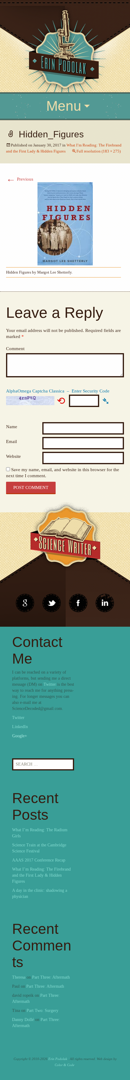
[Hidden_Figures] (65, 223)
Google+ (19, 736)
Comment (15, 348)
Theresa (18, 977)
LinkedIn (20, 726)
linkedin (78, 603)
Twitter (50, 684)
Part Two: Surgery (42, 1010)
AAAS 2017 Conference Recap (38, 860)
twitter (51, 603)
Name (11, 426)
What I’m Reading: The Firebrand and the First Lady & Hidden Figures (41, 875)
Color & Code (64, 1065)
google (25, 603)
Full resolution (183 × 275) (98, 151)
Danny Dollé (23, 1019)
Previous (19, 179)
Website (13, 456)
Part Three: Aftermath (51, 977)
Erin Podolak (57, 1059)
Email (11, 441)
